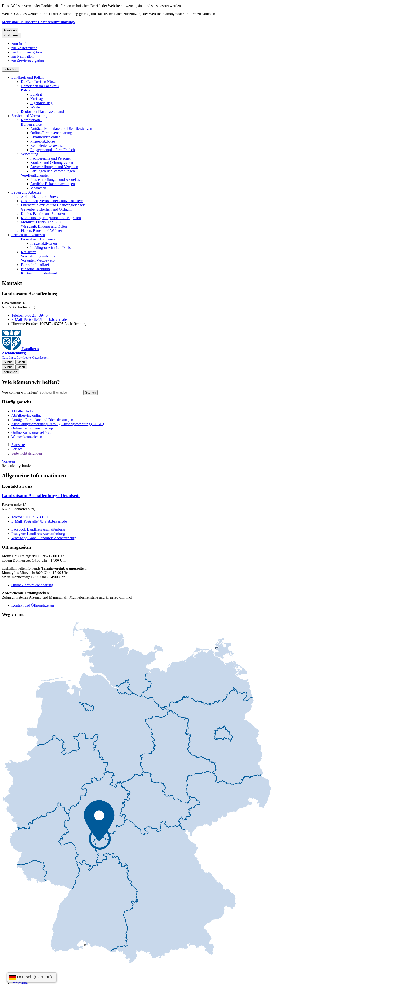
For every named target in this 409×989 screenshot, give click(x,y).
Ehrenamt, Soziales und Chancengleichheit (53, 205)
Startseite (18, 445)
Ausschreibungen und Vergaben (54, 167)
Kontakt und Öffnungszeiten (51, 162)
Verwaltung (29, 154)
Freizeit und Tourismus (38, 239)
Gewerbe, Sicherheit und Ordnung (46, 209)
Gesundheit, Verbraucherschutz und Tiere (52, 201)
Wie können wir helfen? (20, 392)
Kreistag (36, 99)
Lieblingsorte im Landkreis (50, 248)
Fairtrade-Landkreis (35, 265)
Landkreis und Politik (27, 77)
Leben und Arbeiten (26, 192)
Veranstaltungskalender (38, 256)
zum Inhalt (19, 44)
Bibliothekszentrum (35, 269)
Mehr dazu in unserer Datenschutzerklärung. (38, 22)
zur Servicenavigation (27, 61)
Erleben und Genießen (28, 235)
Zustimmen (11, 35)
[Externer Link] (136, 793)
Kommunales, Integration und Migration (51, 218)
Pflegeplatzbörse (42, 141)
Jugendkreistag (41, 103)
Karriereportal (31, 120)
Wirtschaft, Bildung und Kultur (44, 226)
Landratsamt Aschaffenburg (41, 495)
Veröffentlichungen (35, 175)
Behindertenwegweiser (47, 145)
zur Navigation (22, 56)
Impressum (19, 983)
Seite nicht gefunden (26, 453)
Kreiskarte (28, 252)
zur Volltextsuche (24, 48)
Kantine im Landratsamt (39, 273)
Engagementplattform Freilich (52, 150)
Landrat (36, 94)
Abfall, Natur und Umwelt (40, 197)
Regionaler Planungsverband (42, 111)
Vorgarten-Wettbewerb (38, 260)
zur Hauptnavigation (26, 52)
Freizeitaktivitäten (43, 243)
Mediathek (38, 188)
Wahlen (36, 107)
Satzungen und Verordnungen (52, 171)
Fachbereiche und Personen (50, 158)
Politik (26, 90)
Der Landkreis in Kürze (38, 82)
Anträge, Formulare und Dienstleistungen (61, 128)
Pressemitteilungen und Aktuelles (55, 180)
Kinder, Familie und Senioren (43, 214)
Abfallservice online (45, 137)
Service (16, 449)
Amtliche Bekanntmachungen (52, 184)
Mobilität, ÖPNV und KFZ (41, 222)
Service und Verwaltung (29, 116)
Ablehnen (10, 30)
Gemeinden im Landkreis (40, 86)
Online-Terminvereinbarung (51, 133)
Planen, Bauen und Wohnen (42, 231)
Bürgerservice (31, 124)
